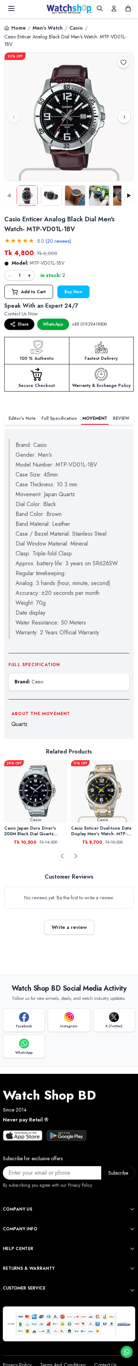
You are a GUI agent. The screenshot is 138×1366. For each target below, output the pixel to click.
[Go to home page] (69, 8)
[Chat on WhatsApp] (126, 1352)
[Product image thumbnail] (27, 195)
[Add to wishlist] (123, 62)
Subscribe (118, 1172)
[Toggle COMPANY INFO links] (132, 1229)
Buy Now (73, 292)
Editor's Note (22, 418)
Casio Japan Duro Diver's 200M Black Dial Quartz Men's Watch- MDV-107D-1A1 (34, 831)
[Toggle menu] (11, 8)
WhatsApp (53, 324)
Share (23, 324)
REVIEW (121, 418)
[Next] (75, 856)
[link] (35, 791)
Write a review (69, 927)
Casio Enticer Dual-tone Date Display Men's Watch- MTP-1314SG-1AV (101, 831)
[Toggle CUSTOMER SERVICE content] (132, 1290)
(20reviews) (58, 241)
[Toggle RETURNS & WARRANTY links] (132, 1268)
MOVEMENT (94, 418)
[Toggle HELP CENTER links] (132, 1248)
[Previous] (62, 856)
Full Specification (59, 418)
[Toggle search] (99, 8)
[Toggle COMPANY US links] (132, 1209)
